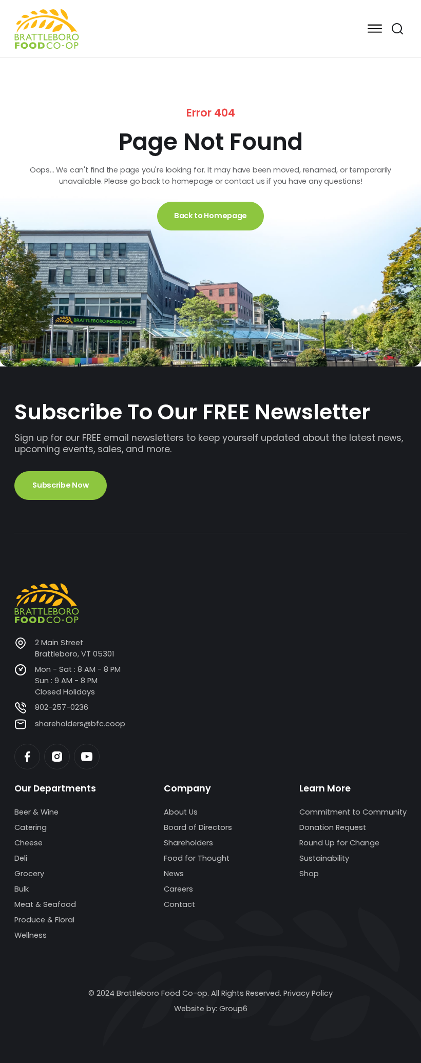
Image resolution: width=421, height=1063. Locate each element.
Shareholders (188, 843)
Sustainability (324, 858)
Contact (179, 904)
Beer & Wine (36, 812)
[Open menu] (374, 28)
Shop (309, 873)
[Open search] (397, 28)
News (174, 873)
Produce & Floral (44, 920)
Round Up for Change (339, 843)
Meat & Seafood (45, 904)
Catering (30, 827)
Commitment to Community (353, 812)
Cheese (28, 843)
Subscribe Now (60, 485)
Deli (20, 858)
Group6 (233, 1008)
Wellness (30, 935)
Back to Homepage (210, 215)
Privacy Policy (308, 993)
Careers (178, 889)
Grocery (29, 873)
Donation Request (332, 827)
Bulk (21, 889)
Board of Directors (198, 827)
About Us (181, 812)
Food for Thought (196, 858)
